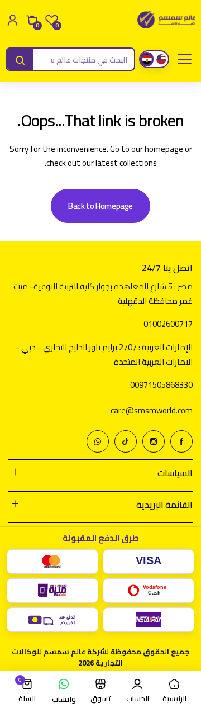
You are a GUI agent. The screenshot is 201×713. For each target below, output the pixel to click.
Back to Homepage (100, 206)
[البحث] (20, 60)
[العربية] (147, 59)
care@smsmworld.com (152, 410)
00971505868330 (161, 385)
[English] (161, 59)
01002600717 (168, 324)
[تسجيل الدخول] (13, 20)
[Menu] (184, 59)
